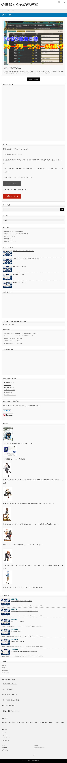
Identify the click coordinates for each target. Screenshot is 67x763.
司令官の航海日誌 (12, 67)
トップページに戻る (33, 79)
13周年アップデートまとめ (10, 241)
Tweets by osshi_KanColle (8, 324)
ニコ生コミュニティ (12, 183)
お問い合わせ (5, 750)
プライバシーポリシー (39, 747)
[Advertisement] (14, 114)
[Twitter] (33, 755)
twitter (59, 2)
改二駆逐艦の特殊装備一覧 (9, 343)
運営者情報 (4, 747)
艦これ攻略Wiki (7, 385)
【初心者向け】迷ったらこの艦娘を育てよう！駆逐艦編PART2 (17, 333)
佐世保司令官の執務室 (19, 5)
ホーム (3, 745)
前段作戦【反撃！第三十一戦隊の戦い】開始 (13, 231)
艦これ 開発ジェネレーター (10, 394)
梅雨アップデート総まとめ (9, 236)
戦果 (17, 67)
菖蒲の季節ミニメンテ (9, 238)
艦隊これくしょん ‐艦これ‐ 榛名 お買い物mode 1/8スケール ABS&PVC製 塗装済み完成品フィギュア (33, 481)
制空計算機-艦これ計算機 (9, 390)
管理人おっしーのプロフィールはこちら (15, 149)
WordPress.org (5, 672)
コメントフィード (6, 670)
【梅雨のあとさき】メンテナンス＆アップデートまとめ (16, 233)
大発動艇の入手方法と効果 (9, 338)
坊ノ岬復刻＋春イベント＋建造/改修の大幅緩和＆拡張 (24, 651)
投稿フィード (5, 667)
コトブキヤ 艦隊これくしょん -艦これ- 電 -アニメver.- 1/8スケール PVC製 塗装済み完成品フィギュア (33, 567)
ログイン (4, 665)
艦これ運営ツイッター (9, 382)
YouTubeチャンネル (12, 196)
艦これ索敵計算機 (8, 392)
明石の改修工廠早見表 (9, 387)
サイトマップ (37, 745)
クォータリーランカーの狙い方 (12, 68)
